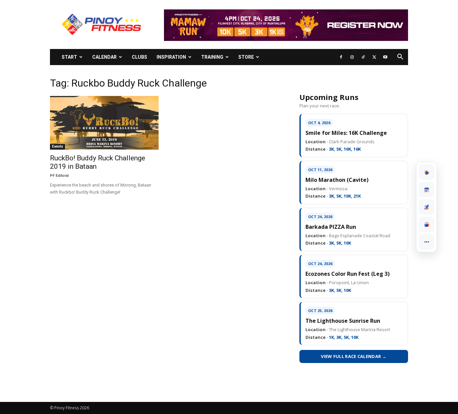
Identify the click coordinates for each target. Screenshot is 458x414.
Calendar (104, 57)
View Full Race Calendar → (354, 356)
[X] (374, 57)
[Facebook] (341, 57)
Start (69, 57)
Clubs (139, 57)
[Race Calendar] (426, 189)
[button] (400, 57)
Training (212, 57)
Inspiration (171, 57)
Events (57, 146)
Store (246, 57)
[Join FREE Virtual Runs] (426, 207)
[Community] (426, 224)
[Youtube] (385, 57)
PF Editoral (59, 175)
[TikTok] (363, 57)
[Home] (426, 172)
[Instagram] (352, 57)
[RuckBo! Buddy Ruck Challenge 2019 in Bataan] (104, 123)
